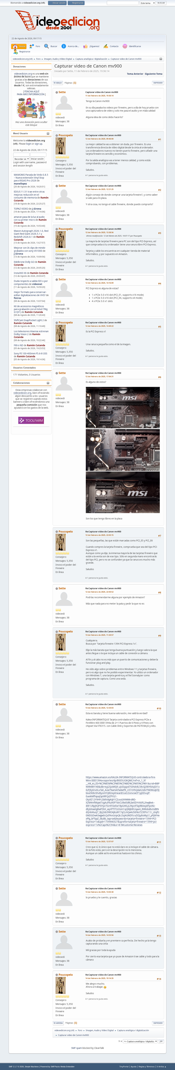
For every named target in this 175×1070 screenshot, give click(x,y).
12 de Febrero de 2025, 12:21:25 (99, 189)
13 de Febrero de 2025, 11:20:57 (99, 635)
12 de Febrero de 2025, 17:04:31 (99, 376)
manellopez (20, 183)
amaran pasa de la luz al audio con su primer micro (29, 218)
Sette (62, 92)
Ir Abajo (58, 83)
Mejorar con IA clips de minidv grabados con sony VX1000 (29, 249)
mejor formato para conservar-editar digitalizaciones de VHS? (30, 294)
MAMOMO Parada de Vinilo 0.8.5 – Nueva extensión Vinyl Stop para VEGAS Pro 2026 (31, 177)
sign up (38, 143)
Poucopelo (66, 135)
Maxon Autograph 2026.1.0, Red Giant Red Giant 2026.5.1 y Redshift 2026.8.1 (31, 233)
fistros (17, 298)
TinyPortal (124, 1066)
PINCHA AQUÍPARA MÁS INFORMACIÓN (30, 93)
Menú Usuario (20, 133)
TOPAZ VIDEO (21, 208)
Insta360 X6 (20, 273)
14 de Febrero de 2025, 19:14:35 (99, 978)
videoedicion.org (23, 73)
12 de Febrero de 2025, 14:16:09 (99, 283)
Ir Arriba (58, 1023)
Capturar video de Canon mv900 (101, 92)
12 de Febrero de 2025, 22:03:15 (99, 535)
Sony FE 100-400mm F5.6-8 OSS (30, 353)
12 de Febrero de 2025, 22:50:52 (99, 592)
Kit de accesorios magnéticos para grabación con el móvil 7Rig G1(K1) (31, 309)
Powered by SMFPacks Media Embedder (57, 1067)
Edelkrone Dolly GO (24, 261)
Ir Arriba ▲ (161, 1066)
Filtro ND (19, 345)
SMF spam (76, 1048)
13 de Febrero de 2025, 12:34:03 (99, 707)
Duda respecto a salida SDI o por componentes (31, 282)
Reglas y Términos (146, 1066)
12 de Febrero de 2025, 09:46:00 (99, 138)
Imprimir (158, 83)
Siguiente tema (153, 73)
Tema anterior (135, 73)
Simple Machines (32, 1067)
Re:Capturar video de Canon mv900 (103, 135)
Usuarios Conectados (24, 367)
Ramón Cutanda (39, 273)
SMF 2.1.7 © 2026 (16, 1067)
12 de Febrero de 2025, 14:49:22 (99, 326)
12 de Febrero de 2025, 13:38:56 (99, 232)
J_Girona (36, 208)
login (28, 143)
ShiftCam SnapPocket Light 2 (29, 320)
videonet (37, 284)
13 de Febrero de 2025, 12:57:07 (99, 841)
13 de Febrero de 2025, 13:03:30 (99, 892)
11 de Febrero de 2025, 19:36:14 (99, 95)
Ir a (120, 1041)
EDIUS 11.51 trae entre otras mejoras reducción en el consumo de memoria (29, 194)
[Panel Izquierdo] (160, 59)
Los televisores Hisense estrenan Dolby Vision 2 (31, 333)
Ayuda (133, 1066)
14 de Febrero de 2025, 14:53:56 (99, 935)
